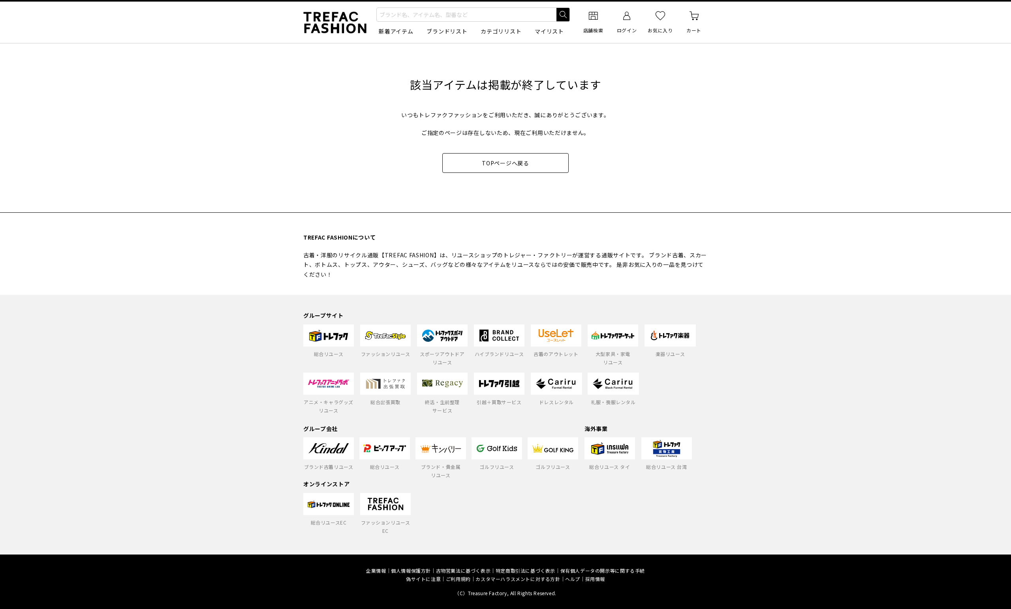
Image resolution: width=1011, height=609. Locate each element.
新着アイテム (396, 31)
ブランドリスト (447, 31)
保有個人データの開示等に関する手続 (602, 570)
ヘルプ (572, 578)
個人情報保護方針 (411, 570)
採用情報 (595, 578)
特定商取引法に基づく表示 (525, 570)
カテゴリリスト (501, 31)
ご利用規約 (458, 578)
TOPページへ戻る (505, 163)
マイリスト (549, 31)
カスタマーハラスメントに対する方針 (517, 578)
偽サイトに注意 (423, 578)
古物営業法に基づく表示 (463, 570)
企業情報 (376, 570)
